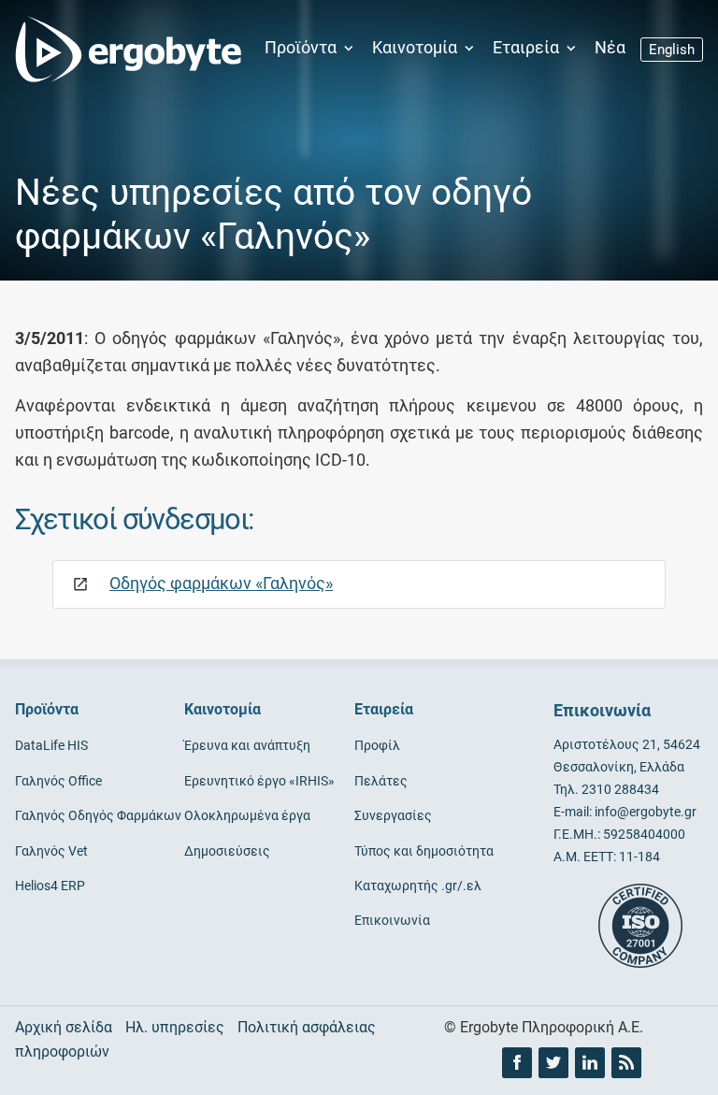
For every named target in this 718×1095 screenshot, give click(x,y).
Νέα (610, 47)
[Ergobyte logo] (122, 48)
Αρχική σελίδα (63, 1027)
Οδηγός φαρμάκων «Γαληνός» (221, 583)
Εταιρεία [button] (528, 47)
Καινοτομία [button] (416, 47)
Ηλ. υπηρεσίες (174, 1027)
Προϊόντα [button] (302, 47)
